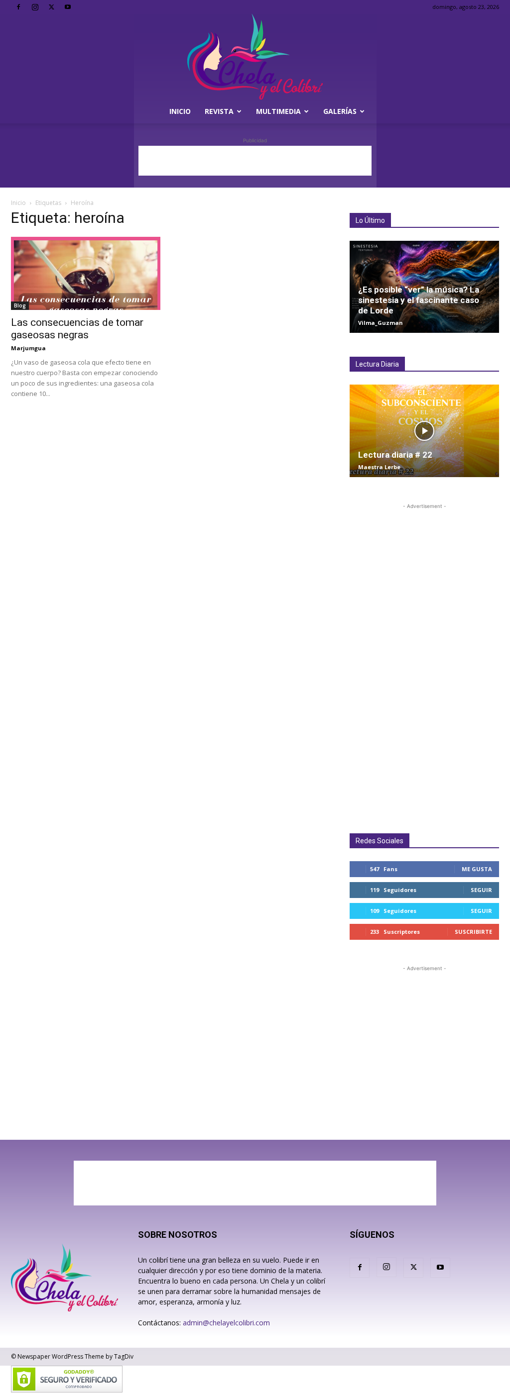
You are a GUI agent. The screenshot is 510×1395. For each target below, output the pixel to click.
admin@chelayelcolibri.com (226, 1322)
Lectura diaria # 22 (395, 455)
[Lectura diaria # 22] (424, 431)
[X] (51, 7)
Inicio (180, 111)
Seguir (481, 890)
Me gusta (477, 869)
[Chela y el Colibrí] (255, 57)
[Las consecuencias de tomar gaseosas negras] (85, 273)
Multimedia (278, 111)
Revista (219, 111)
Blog (20, 305)
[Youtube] (67, 7)
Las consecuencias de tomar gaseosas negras (77, 328)
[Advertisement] (255, 161)
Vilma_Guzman (380, 322)
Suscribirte (473, 931)
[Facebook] (18, 7)
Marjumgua (28, 348)
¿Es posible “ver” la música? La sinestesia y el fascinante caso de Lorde (418, 300)
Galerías (340, 111)
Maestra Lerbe (379, 467)
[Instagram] (34, 7)
